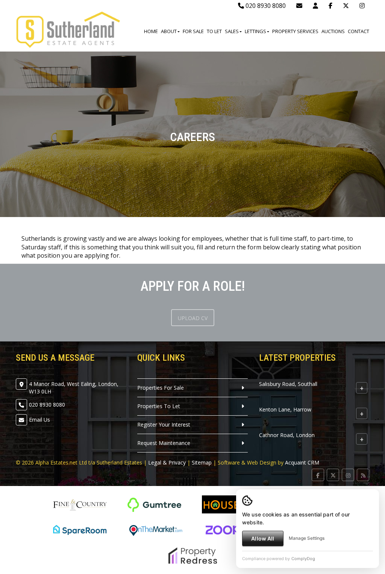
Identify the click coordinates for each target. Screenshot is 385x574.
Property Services (295, 31)
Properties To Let (158, 406)
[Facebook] (330, 6)
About (169, 31)
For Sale (193, 31)
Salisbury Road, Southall (288, 383)
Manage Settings (306, 538)
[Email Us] (299, 6)
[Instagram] (362, 6)
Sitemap (202, 462)
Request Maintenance (163, 442)
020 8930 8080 (265, 6)
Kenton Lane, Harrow (285, 409)
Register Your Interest (163, 424)
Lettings (255, 31)
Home (151, 31)
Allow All (262, 538)
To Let (214, 31)
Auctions (333, 31)
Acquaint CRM (302, 462)
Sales (232, 31)
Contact (358, 31)
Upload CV (193, 318)
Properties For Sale (160, 387)
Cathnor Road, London (287, 435)
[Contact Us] (315, 6)
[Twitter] (346, 6)
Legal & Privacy (167, 462)
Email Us (39, 419)
